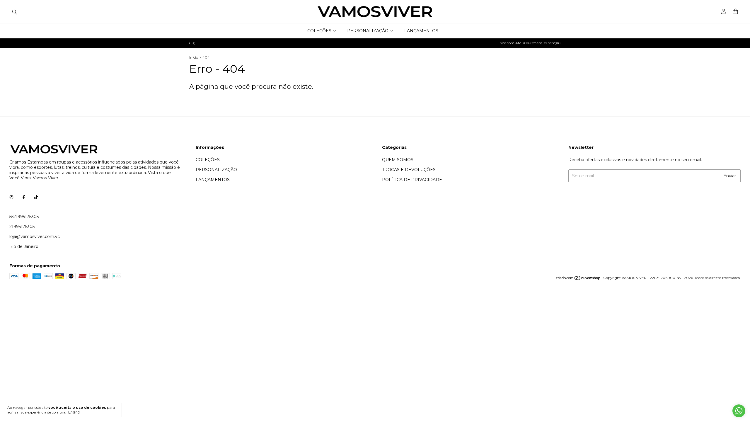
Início (193, 57)
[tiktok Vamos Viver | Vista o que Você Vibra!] (36, 197)
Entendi (74, 412)
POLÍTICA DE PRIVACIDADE (412, 179)
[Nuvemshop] (578, 279)
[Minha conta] (724, 11)
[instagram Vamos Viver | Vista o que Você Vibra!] (11, 197)
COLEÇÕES (319, 30)
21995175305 (22, 226)
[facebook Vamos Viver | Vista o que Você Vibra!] (24, 197)
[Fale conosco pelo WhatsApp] (738, 410)
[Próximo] (556, 43)
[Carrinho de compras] (735, 11)
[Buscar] (15, 12)
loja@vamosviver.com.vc (34, 236)
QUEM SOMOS (397, 159)
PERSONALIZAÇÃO (367, 30)
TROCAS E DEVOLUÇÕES (409, 169)
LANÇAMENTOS (421, 30)
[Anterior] (193, 43)
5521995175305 (24, 216)
